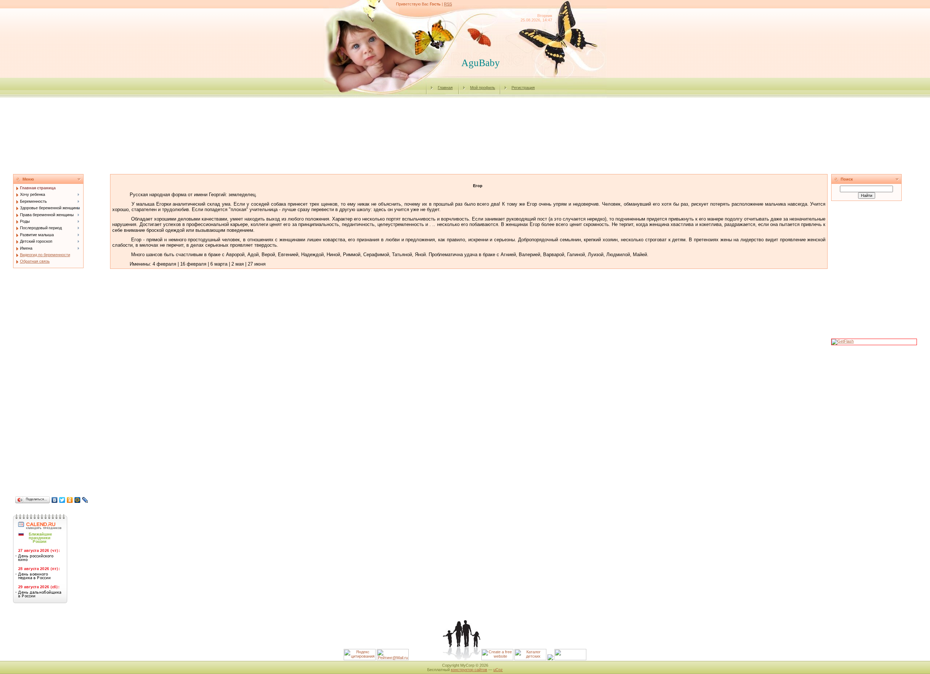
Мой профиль (482, 87)
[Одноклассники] (70, 500)
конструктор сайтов (469, 669)
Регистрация (523, 87)
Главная (445, 87)
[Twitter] (62, 500)
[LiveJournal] (85, 500)
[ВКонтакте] (54, 500)
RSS (448, 4)
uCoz (498, 669)
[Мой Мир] (77, 500)
